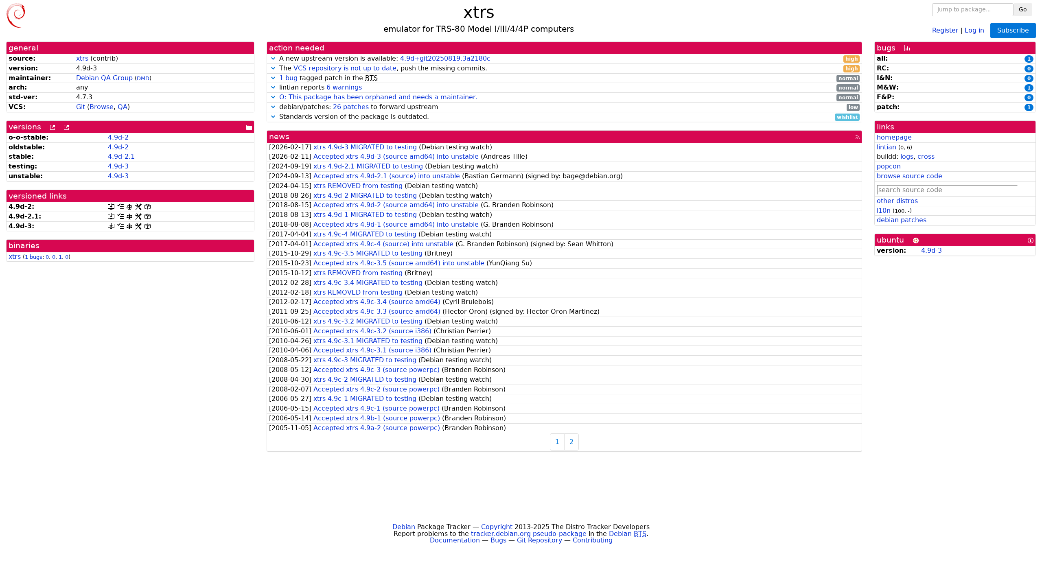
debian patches (901, 220)
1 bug (288, 78)
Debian (403, 527)
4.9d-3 (118, 166)
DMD (143, 78)
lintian (886, 147)
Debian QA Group (104, 78)
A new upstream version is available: (567, 58)
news (279, 136)
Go (1023, 9)
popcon (889, 166)
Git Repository (539, 540)
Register (945, 30)
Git (80, 107)
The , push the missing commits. (567, 68)
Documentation (455, 540)
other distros (897, 201)
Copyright (496, 527)
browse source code (909, 176)
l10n (884, 210)
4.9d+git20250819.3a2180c (445, 58)
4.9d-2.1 (121, 156)
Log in (974, 30)
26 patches (351, 107)
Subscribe (1013, 30)
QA (122, 107)
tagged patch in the (568, 78)
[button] (273, 58)
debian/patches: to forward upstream (567, 107)
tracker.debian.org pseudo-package (529, 534)
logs (906, 156)
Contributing (593, 540)
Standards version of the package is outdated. (567, 117)
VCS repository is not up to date (344, 68)
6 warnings (344, 87)
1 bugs (33, 257)
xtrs (82, 58)
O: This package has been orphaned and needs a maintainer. (378, 97)
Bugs (498, 540)
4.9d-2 (118, 137)
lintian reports (567, 87)
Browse (102, 107)
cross (926, 156)
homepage (894, 137)
